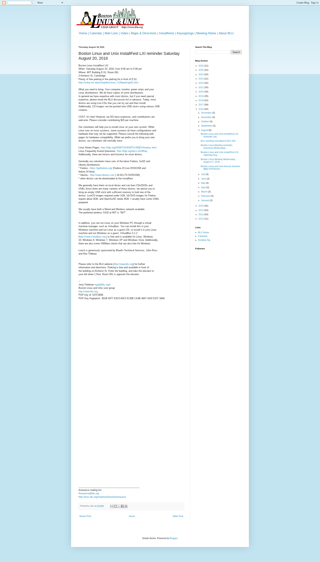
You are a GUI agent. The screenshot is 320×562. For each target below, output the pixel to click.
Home (83, 33)
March (204, 191)
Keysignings (185, 33)
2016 (201, 109)
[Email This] (112, 506)
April (203, 187)
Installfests (166, 33)
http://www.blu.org (123, 264)
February (206, 196)
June (204, 178)
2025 (201, 70)
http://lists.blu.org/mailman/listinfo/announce (102, 497)
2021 (201, 87)
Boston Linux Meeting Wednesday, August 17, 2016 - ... (218, 160)
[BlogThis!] (115, 506)
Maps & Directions (143, 33)
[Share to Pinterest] (126, 506)
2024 (201, 74)
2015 (201, 205)
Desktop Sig (204, 240)
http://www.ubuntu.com (102, 175)
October (205, 121)
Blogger (173, 538)
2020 (201, 91)
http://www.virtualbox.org (92, 236)
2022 (201, 83)
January (205, 200)
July (203, 174)
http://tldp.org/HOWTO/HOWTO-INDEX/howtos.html (128, 147)
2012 (201, 218)
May (203, 183)
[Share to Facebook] (122, 506)
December (206, 113)
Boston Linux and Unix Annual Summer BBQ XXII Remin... (220, 167)
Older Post (178, 516)
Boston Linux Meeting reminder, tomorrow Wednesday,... (217, 146)
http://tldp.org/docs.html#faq (132, 151)
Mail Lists (111, 33)
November (206, 117)
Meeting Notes (206, 33)
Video (124, 33)
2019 (201, 96)
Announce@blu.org (89, 493)
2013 (201, 214)
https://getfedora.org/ (101, 168)
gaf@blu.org (102, 284)
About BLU (226, 33)
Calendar (96, 33)
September (207, 125)
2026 (201, 65)
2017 (201, 104)
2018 (201, 100)
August (205, 130)
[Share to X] (119, 506)
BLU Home (203, 232)
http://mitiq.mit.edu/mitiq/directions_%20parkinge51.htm (108, 82)
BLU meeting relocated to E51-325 (218, 141)
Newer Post (85, 516)
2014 (201, 210)
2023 (201, 78)
